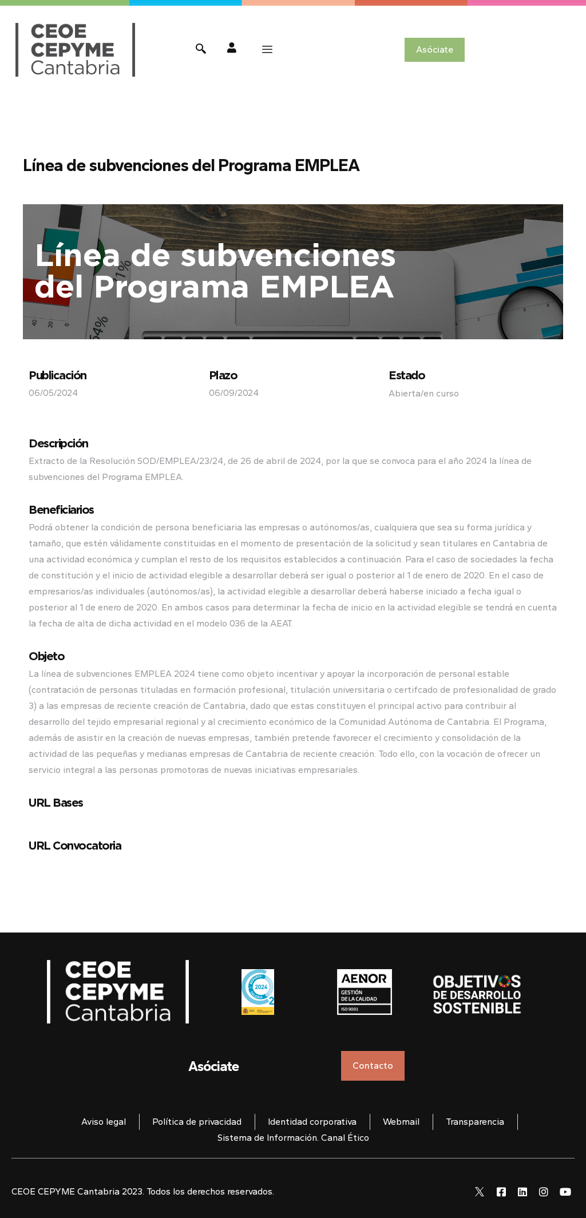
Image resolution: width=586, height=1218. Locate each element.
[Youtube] (565, 1191)
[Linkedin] (522, 1191)
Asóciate (213, 1066)
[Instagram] (543, 1191)
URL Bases (56, 802)
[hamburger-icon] (267, 49)
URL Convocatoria (75, 845)
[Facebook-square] (501, 1191)
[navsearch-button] (201, 50)
